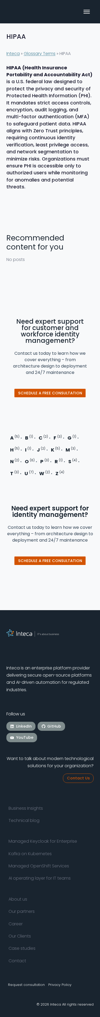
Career (16, 924)
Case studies (22, 948)
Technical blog (24, 820)
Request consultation (26, 984)
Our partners (22, 911)
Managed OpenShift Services (39, 866)
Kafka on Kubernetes (30, 854)
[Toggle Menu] (86, 12)
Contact (17, 961)
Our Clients (20, 936)
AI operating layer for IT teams (40, 878)
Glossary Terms (39, 53)
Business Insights (26, 808)
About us (18, 899)
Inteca (13, 53)
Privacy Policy (59, 984)
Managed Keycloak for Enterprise (43, 841)
